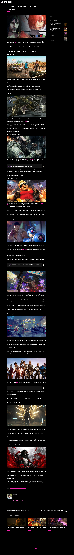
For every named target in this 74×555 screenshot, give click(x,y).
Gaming (8, 11)
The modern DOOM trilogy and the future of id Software (55, 29)
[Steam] (19, 500)
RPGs (17, 382)
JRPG (29, 42)
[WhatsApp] (44, 36)
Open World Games (20, 488)
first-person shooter (29, 159)
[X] (73, 2)
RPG (24, 488)
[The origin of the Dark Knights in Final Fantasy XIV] (65, 34)
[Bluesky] (22, 500)
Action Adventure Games (13, 488)
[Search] (66, 16)
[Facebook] (37, 36)
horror (26, 121)
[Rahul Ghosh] (9, 497)
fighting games (24, 249)
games (15, 42)
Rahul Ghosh (15, 494)
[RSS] (34, 548)
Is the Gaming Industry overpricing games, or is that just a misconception (18, 510)
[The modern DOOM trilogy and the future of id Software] (65, 29)
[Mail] (17, 500)
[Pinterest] (41, 36)
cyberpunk (29, 428)
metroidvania (35, 470)
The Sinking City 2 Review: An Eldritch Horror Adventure (15, 528)
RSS (36, 548)
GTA (33, 81)
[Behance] (13, 500)
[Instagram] (14, 500)
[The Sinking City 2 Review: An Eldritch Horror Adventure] (65, 24)
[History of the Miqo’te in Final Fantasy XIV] (65, 39)
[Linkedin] (16, 500)
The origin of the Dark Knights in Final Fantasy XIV (56, 528)
